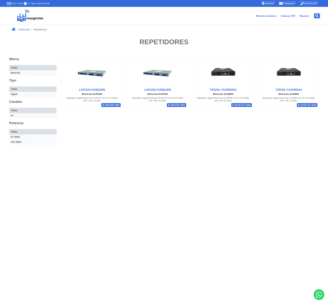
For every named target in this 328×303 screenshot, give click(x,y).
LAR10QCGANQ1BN (157, 89)
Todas (14, 67)
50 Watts (15, 136)
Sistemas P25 (288, 16)
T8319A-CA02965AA (288, 89)
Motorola (24, 29)
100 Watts (16, 142)
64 (12, 115)
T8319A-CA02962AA (223, 89)
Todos (14, 89)
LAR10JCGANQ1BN (92, 89)
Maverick (304, 16)
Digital (14, 94)
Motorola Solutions (266, 16)
